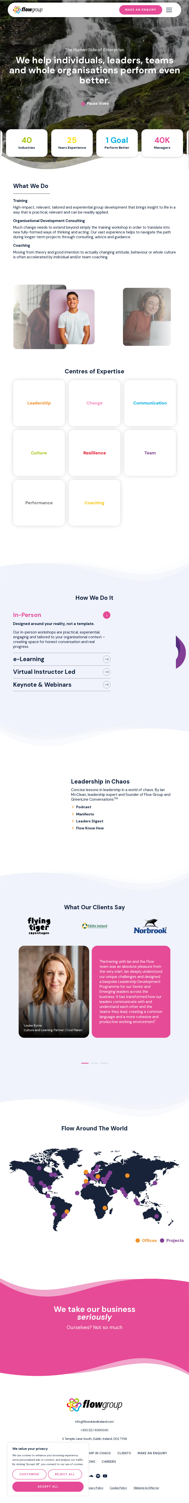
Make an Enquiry (152, 1453)
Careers (109, 1462)
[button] (11, 1001)
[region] (48, 1469)
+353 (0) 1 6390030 (94, 1430)
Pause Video (98, 103)
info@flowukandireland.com (94, 1422)
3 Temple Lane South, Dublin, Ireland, (94, 1439)
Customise (29, 1474)
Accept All (48, 1486)
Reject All (65, 1474)
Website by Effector (146, 1488)
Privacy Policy (94, 1488)
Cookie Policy (118, 1488)
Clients (124, 1453)
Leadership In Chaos (93, 1453)
